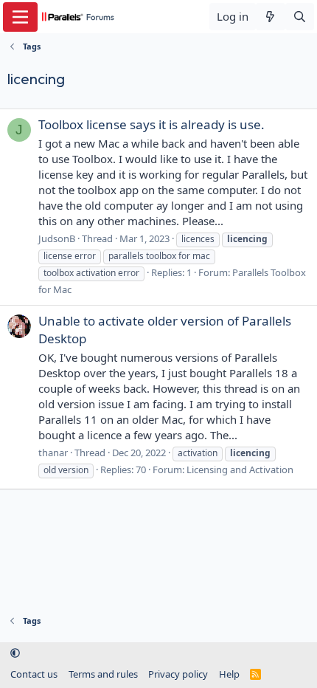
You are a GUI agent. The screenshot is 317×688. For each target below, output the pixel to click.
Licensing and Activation (240, 469)
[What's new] (270, 16)
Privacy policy (178, 674)
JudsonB (56, 238)
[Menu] (20, 17)
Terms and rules (103, 674)
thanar (53, 452)
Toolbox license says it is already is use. (151, 124)
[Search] (299, 16)
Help (229, 674)
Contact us (34, 674)
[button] (15, 653)
